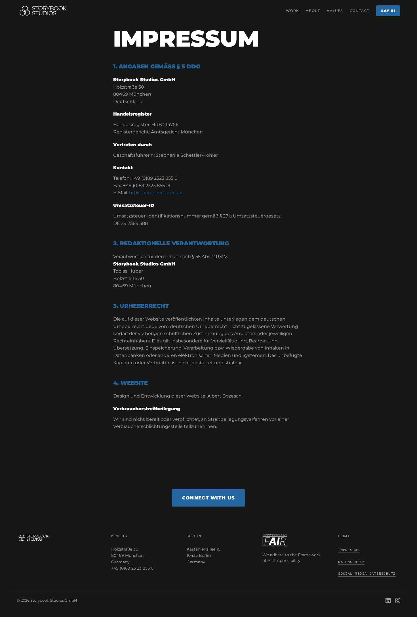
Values (335, 11)
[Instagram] (397, 600)
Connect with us (208, 498)
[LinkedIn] (388, 600)
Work (292, 11)
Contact (359, 11)
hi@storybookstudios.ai (155, 192)
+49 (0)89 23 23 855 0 (132, 568)
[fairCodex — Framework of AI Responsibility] (293, 540)
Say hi (388, 11)
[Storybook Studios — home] (43, 11)
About (313, 11)
